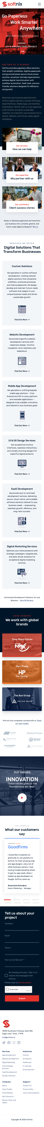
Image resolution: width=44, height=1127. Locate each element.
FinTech (26, 1055)
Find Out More (21, 320)
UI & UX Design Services (7, 1067)
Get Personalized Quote (22, 45)
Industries (27, 1051)
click (22, 798)
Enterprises (27, 1059)
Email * (7, 936)
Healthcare (27, 1062)
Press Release (7, 1093)
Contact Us (27, 1086)
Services (6, 1051)
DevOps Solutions (8, 1076)
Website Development (10, 1059)
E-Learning (27, 1066)
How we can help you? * (14, 960)
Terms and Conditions (31, 1093)
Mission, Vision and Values (9, 1101)
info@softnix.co (8, 1037)
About (4, 1086)
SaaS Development (9, 1072)
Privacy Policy (28, 1089)
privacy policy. (25, 982)
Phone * (8, 948)
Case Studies (7, 1089)
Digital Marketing (8, 1062)
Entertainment (28, 1070)
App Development (9, 1055)
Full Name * (9, 924)
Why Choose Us (8, 1097)
